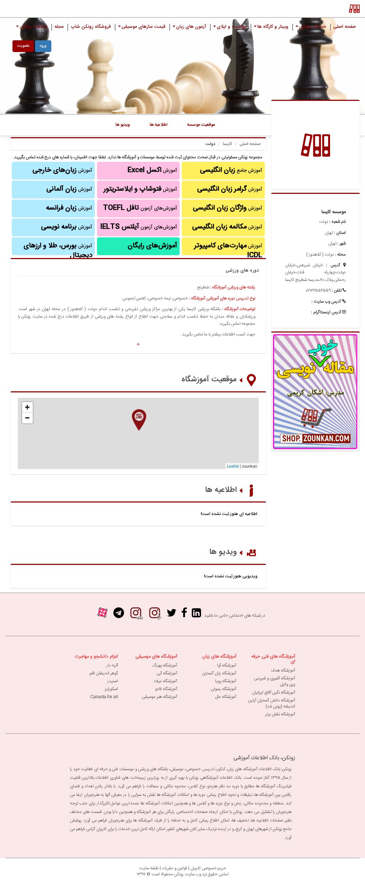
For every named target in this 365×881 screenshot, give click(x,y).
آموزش (229, 189)
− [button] (27, 417)
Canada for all (104, 696)
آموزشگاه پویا (225, 681)
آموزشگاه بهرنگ (164, 665)
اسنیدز (112, 681)
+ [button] (27, 407)
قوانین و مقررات (174, 868)
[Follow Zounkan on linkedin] (196, 615)
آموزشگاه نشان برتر (280, 714)
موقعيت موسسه (201, 124)
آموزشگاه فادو (166, 688)
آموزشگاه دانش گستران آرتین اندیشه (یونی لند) (271, 703)
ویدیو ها (223, 552)
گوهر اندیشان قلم (104, 673)
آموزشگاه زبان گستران (219, 673)
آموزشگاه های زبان (219, 656)
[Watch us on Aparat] (102, 615)
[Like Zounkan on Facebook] (184, 615)
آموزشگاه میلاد (165, 681)
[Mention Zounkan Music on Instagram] (155, 615)
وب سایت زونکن (187, 874)
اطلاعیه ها (221, 490)
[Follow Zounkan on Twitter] (171, 615)
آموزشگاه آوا (226, 665)
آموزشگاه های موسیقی (156, 656)
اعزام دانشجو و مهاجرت (96, 656)
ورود (43, 46)
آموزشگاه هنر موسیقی (159, 696)
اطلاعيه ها (159, 124)
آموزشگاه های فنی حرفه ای (273, 659)
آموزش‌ (69, 208)
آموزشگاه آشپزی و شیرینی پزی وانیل (274, 681)
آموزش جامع (231, 170)
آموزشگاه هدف (283, 670)
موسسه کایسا (334, 212)
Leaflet (233, 466)
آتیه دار (112, 665)
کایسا (227, 144)
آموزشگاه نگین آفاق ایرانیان (273, 692)
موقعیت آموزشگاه (209, 379)
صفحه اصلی (250, 144)
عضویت (23, 46)
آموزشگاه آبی (166, 673)
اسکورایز (111, 688)
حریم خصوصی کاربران (208, 868)
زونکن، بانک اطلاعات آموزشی (264, 757)
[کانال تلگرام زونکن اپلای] (118, 615)
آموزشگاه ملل (225, 696)
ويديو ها (122, 124)
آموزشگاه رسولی (223, 688)
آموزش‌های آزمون (140, 208)
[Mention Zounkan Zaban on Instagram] (136, 615)
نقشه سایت (149, 868)
